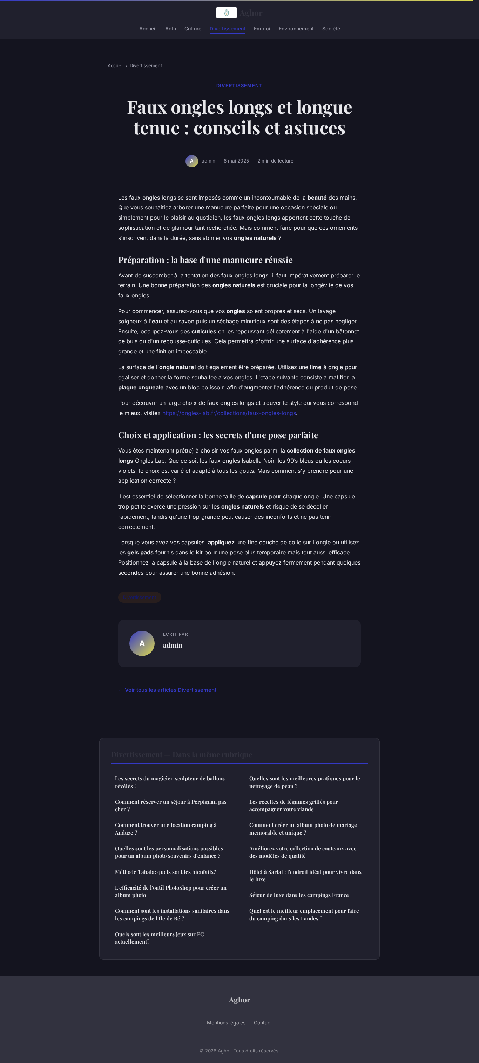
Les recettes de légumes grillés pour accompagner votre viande (293, 805)
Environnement (296, 28)
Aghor (251, 12)
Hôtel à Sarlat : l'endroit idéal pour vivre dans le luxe (305, 875)
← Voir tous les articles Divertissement (167, 689)
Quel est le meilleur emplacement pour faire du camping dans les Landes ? (304, 914)
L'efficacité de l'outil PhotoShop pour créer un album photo (171, 891)
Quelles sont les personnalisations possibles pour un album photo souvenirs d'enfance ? (169, 852)
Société (331, 28)
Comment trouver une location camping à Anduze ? (166, 828)
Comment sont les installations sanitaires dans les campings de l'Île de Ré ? (172, 914)
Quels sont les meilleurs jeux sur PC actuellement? (159, 938)
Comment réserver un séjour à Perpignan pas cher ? (171, 805)
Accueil (148, 28)
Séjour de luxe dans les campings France (299, 894)
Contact (263, 1023)
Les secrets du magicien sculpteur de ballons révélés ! (170, 782)
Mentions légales (226, 1023)
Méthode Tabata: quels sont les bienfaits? (165, 871)
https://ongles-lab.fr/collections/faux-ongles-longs (229, 412)
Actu (170, 28)
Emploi (262, 28)
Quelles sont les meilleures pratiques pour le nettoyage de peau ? (304, 782)
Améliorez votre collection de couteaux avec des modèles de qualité (302, 852)
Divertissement (227, 28)
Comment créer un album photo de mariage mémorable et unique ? (303, 828)
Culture (192, 28)
